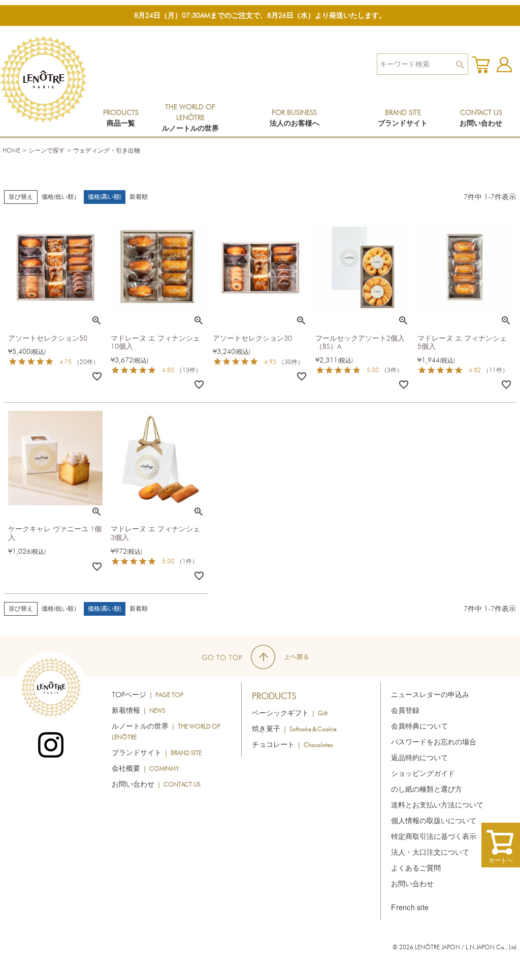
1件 (187, 561)
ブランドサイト (157, 752)
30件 (291, 362)
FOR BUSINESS (294, 117)
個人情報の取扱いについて (433, 821)
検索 (460, 64)
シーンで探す (46, 150)
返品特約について (419, 758)
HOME (11, 150)
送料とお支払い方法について (437, 805)
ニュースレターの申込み (430, 694)
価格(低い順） (61, 196)
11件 (495, 370)
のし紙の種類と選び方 (426, 789)
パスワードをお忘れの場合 (433, 742)
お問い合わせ (156, 784)
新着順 (138, 196)
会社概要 (145, 768)
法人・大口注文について (430, 852)
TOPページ (147, 694)
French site (410, 907)
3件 (392, 370)
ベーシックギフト (290, 713)
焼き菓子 (294, 729)
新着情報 (139, 710)
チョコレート (292, 744)
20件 (86, 362)
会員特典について (419, 726)
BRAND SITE (403, 117)
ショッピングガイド (423, 773)
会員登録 (405, 710)
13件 (189, 370)
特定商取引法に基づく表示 (433, 836)
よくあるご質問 (416, 868)
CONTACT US (481, 117)
